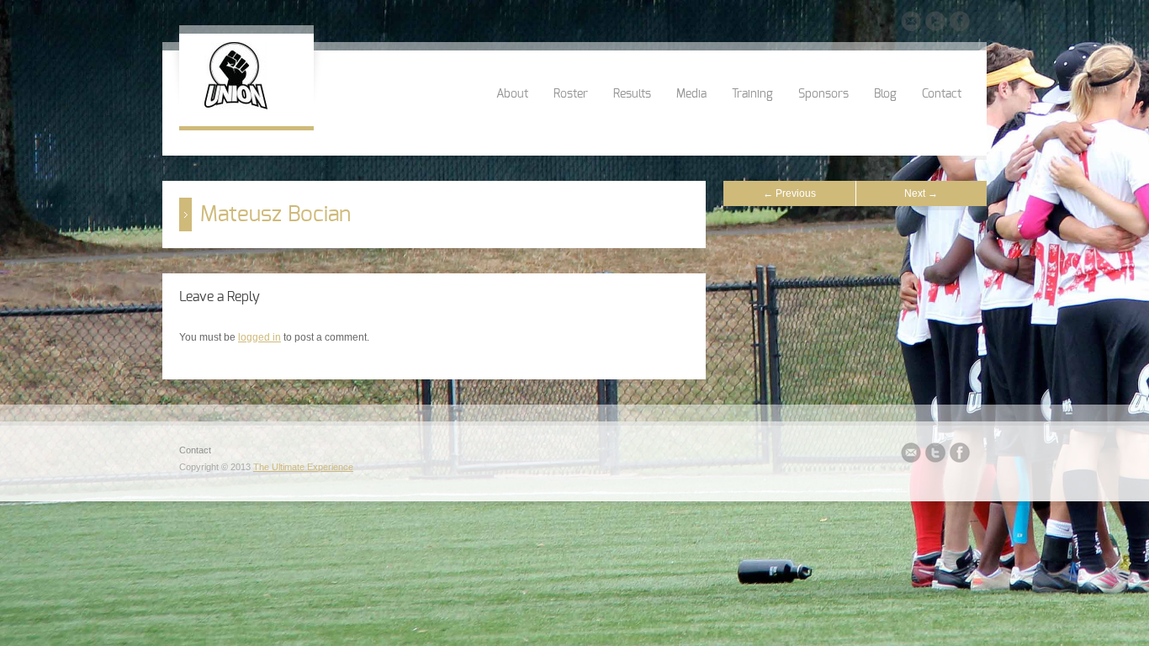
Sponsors (823, 94)
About (512, 94)
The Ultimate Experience (303, 467)
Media (691, 94)
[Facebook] (960, 23)
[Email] (911, 23)
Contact (941, 94)
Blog (885, 94)
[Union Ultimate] (235, 106)
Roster (570, 94)
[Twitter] (935, 23)
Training (752, 94)
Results (632, 94)
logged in (259, 337)
